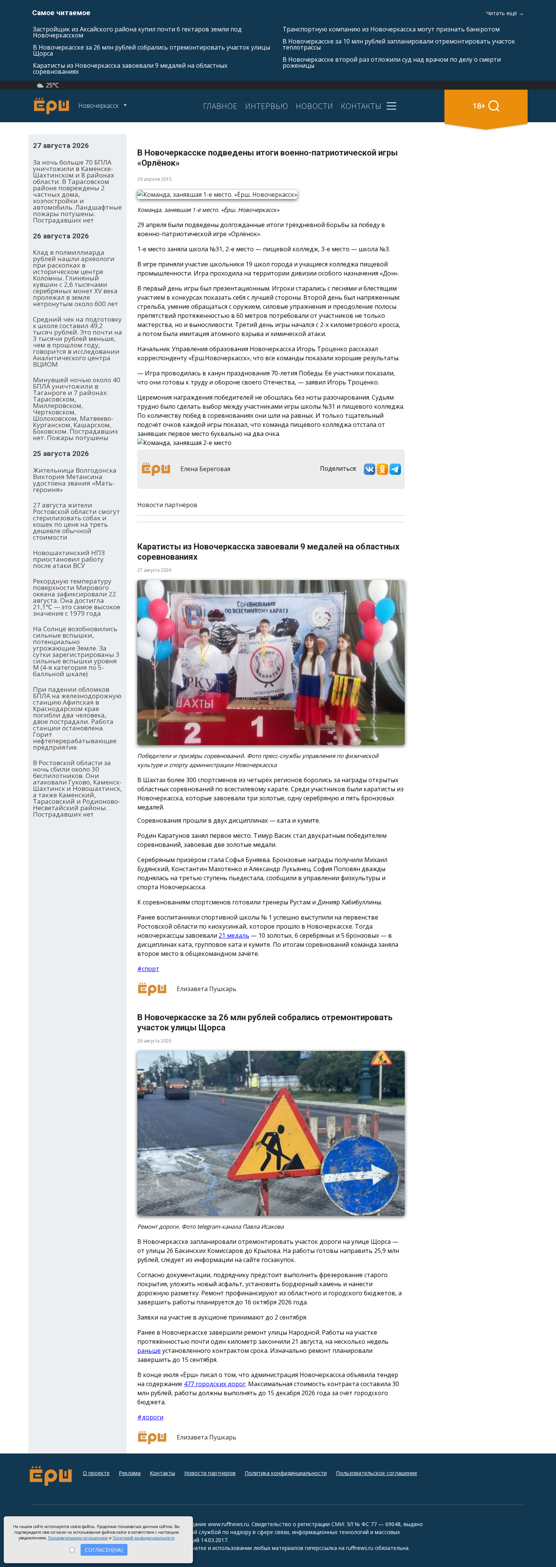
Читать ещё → (505, 13)
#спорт (148, 969)
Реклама (130, 1473)
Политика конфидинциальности (286, 1473)
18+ (479, 106)
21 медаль (234, 935)
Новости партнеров (210, 1473)
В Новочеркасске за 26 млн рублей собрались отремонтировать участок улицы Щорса (151, 50)
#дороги (150, 1417)
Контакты (162, 1473)
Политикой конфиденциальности (144, 1538)
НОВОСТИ (314, 106)
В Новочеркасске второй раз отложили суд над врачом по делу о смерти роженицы (392, 62)
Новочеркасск (99, 105)
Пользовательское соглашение (376, 1473)
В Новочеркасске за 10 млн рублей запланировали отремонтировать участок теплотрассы (399, 44)
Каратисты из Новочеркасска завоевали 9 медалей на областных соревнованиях (130, 68)
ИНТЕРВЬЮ (266, 106)
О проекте (96, 1473)
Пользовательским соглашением (78, 1538)
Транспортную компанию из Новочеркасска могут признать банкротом (391, 29)
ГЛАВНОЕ (220, 106)
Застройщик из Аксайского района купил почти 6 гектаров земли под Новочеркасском (137, 32)
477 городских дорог (214, 1384)
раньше (149, 1350)
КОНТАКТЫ (361, 106)
